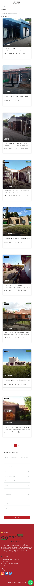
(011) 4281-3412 (7, 561)
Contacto (3, 568)
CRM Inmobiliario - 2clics (20, 582)
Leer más (3, 555)
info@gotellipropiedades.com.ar (11, 563)
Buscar (17, 517)
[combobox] (14, 13)
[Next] (22, 445)
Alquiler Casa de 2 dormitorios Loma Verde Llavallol (18, 49)
